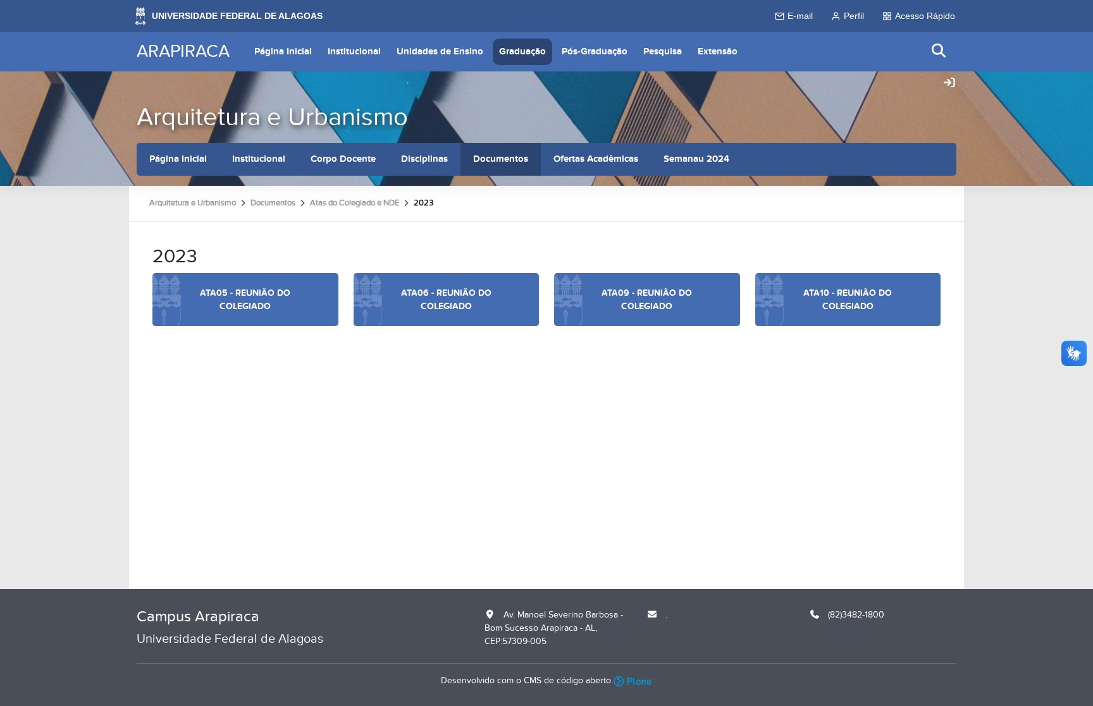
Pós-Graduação (594, 52)
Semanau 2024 (696, 159)
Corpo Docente (343, 159)
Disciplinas (424, 159)
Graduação (522, 52)
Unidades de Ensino (440, 52)
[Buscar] (939, 51)
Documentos (500, 159)
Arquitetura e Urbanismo (272, 117)
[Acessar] (949, 83)
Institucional (354, 52)
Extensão (718, 52)
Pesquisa (662, 52)
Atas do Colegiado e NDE (354, 203)
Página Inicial (283, 52)
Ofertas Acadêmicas (595, 159)
